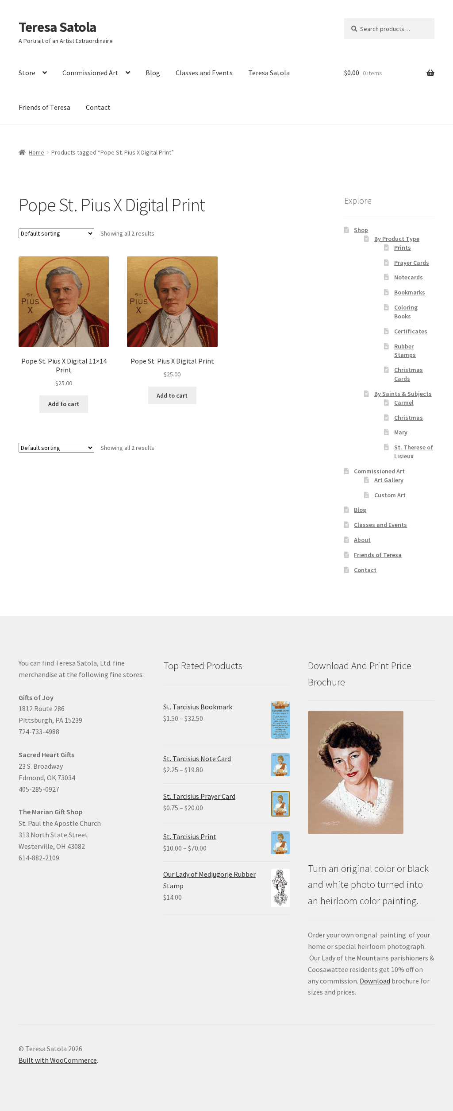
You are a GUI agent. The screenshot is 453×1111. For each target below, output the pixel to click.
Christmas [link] (408, 418)
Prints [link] (402, 248)
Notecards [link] (408, 277)
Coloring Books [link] (406, 311)
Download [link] (375, 980)
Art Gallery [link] (388, 480)
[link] (64, 322)
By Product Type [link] (396, 239)
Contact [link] (98, 107)
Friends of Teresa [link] (44, 107)
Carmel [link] (404, 402)
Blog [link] (153, 72)
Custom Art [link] (390, 495)
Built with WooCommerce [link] (58, 1060)
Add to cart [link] (63, 404)
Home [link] (36, 152)
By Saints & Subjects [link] (403, 394)
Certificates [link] (410, 331)
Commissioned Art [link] (90, 72)
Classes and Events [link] (204, 72)
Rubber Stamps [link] (405, 350)
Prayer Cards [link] (411, 263)
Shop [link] (361, 230)
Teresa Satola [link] (57, 27)
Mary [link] (400, 432)
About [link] (362, 540)
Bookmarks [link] (409, 292)
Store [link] (27, 72)
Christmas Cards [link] (408, 374)
